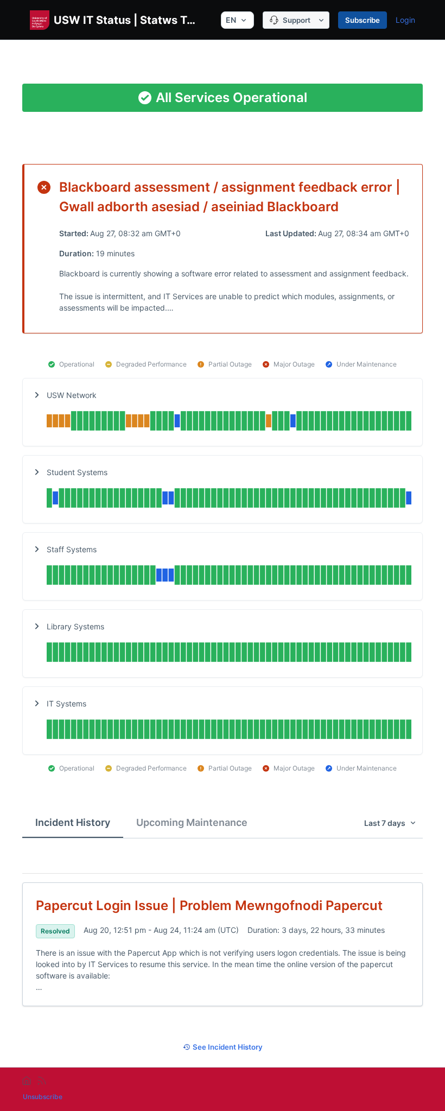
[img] (229, 422)
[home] (26, 1080)
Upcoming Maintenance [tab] (191, 822)
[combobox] (237, 20)
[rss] (41, 1080)
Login (405, 19)
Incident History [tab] (72, 822)
